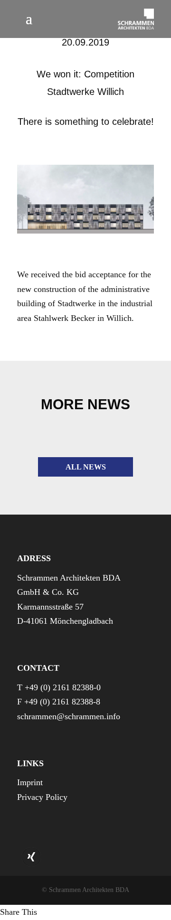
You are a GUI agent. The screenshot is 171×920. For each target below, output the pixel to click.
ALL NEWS (86, 467)
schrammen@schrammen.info (68, 716)
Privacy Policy (42, 797)
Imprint (30, 782)
